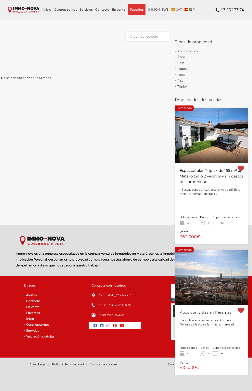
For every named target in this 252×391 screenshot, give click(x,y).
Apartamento (187, 51)
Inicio (47, 9)
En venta (118, 9)
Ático (181, 57)
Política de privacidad (68, 364)
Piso (180, 80)
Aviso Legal (38, 364)
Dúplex (182, 69)
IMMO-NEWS (158, 9)
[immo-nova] (23, 12)
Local (181, 75)
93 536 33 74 (232, 10)
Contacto (102, 9)
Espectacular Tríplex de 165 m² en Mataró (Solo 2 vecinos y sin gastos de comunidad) (211, 176)
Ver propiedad (211, 152)
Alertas (31, 295)
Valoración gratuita (40, 336)
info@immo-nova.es (111, 314)
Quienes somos (65, 9)
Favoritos (137, 9)
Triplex (182, 86)
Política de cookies (104, 364)
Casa (180, 63)
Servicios (86, 9)
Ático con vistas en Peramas (206, 312)
